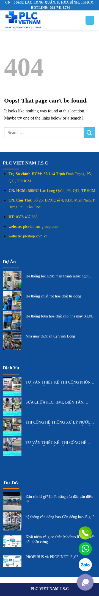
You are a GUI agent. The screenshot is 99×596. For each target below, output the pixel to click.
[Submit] (89, 132)
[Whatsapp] (85, 548)
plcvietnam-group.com (40, 227)
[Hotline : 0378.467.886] (85, 533)
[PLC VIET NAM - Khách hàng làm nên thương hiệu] (40, 20)
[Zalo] (85, 564)
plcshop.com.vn (35, 236)
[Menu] (90, 20)
